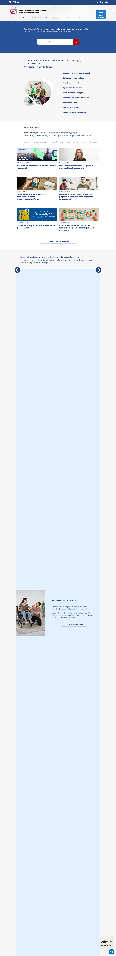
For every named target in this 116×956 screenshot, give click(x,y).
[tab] (27, 142)
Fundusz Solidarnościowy (40, 18)
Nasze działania (23, 18)
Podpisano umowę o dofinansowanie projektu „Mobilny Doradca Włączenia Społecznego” (76, 196)
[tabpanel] (58, 190)
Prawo (74, 18)
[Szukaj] (76, 42)
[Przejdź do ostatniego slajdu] (17, 270)
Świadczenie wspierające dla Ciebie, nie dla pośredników (36, 226)
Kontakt (81, 18)
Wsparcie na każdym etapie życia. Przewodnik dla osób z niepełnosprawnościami (32, 196)
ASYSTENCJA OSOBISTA (64, 600)
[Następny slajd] (98, 270)
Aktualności (65, 18)
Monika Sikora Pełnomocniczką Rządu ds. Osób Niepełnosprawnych (76, 166)
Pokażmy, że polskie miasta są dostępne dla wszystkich (36, 166)
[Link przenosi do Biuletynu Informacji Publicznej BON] (16, 2)
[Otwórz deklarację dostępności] (9, 2)
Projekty (55, 18)
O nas (14, 18)
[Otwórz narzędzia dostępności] (96, 2)
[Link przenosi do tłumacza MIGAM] (101, 2)
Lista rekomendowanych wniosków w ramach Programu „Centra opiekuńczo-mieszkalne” (77, 228)
